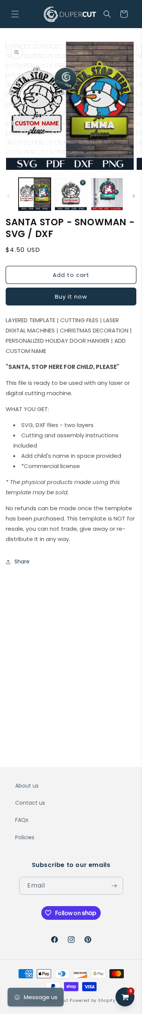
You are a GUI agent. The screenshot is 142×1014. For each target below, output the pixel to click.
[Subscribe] (114, 886)
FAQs (21, 820)
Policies (24, 837)
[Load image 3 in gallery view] (107, 194)
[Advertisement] (71, 647)
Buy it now (71, 297)
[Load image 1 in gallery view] (35, 194)
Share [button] (22, 561)
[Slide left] (8, 196)
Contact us (30, 803)
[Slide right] (133, 196)
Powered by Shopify (92, 1000)
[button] (15, 14)
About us (27, 785)
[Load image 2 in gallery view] (71, 194)
